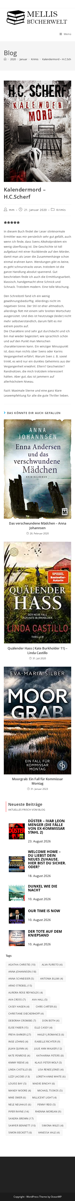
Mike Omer (17, 1097)
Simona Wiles (52, 1125)
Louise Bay (17, 1083)
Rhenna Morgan (48, 1111)
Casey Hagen (19, 1006)
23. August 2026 (39, 841)
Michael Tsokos (50, 1090)
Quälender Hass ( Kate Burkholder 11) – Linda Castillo (37, 650)
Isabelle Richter (47, 1041)
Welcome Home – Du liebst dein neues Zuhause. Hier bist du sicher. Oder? (47, 859)
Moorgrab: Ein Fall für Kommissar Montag (37, 781)
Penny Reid (46, 1104)
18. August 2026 (39, 875)
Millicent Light (44, 1097)
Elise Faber (18, 1027)
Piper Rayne (18, 1111)
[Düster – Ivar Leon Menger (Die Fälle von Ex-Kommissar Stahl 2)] (17, 831)
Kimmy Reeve (18, 1062)
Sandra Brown (21, 1118)
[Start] (5, 59)
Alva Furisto (52, 964)
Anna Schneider (21, 978)
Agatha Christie (22, 964)
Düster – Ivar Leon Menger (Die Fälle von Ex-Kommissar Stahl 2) (46, 826)
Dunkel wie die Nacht (42, 888)
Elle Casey (44, 1027)
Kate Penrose (19, 1055)
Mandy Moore (19, 1090)
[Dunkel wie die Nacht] (17, 893)
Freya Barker (19, 1034)
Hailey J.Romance (50, 1034)
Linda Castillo (20, 1069)
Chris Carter (46, 1006)
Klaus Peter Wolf (48, 1062)
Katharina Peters (50, 1055)
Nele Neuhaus (19, 1104)
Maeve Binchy (44, 1083)
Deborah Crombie (22, 1020)
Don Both (50, 1020)
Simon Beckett (20, 1132)
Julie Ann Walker (48, 1048)
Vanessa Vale (49, 1132)
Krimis (61, 210)
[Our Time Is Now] (17, 916)
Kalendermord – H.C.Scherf (58, 59)
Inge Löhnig (18, 1041)
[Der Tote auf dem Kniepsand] (17, 938)
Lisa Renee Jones (51, 1069)
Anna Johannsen (22, 971)
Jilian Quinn (18, 1048)
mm (11, 210)
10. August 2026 (39, 899)
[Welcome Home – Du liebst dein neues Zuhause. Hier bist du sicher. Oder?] (17, 864)
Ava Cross (17, 999)
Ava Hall (40, 999)
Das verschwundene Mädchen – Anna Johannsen (37, 525)
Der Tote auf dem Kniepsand (45, 933)
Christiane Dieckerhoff (26, 1013)
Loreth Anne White (51, 1076)
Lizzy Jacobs (19, 1076)
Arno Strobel (20, 985)
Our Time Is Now (44, 910)
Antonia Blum (51, 978)
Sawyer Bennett (22, 1125)
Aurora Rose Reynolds (25, 992)
